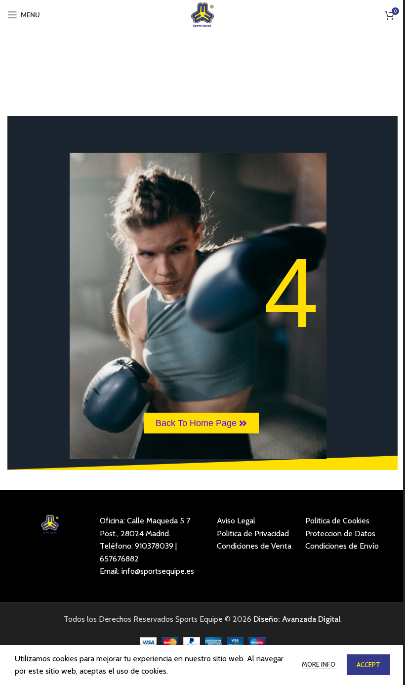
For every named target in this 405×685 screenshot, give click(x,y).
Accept (368, 665)
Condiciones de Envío (342, 546)
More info (319, 664)
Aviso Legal (236, 520)
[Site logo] (202, 14)
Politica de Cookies (337, 520)
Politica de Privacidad (253, 533)
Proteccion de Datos (340, 533)
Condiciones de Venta (254, 546)
